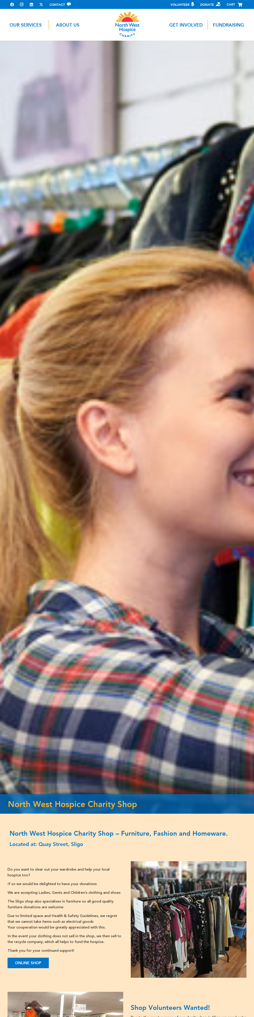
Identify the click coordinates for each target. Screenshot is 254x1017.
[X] (41, 4)
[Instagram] (21, 4)
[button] (45, 25)
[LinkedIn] (31, 4)
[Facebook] (12, 4)
